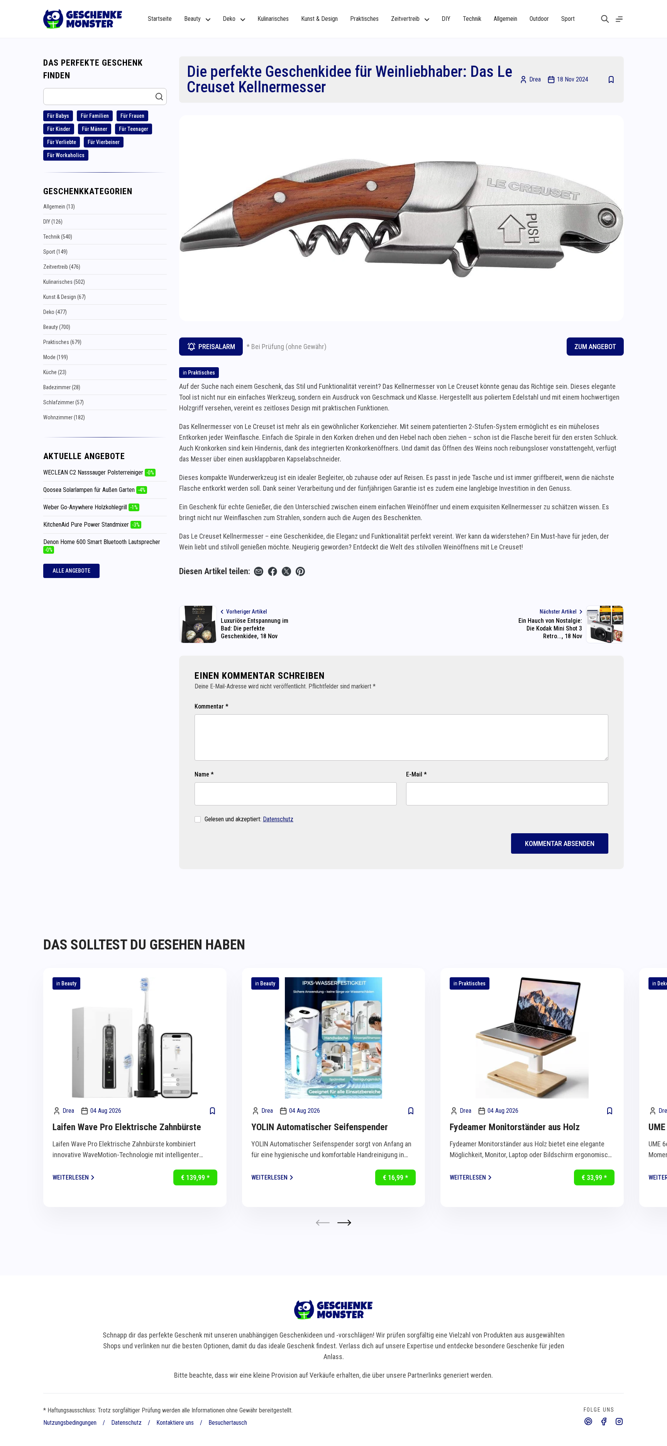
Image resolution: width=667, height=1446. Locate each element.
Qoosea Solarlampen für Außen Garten (94, 489)
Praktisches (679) (62, 342)
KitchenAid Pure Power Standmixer (91, 524)
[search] (605, 19)
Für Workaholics (66, 155)
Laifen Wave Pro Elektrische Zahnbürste (126, 1127)
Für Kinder (58, 129)
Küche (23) (54, 372)
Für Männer (94, 129)
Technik (472, 18)
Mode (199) (55, 357)
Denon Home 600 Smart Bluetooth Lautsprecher (101, 545)
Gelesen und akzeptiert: (249, 819)
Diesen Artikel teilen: (214, 571)
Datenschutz (278, 819)
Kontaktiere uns (175, 1422)
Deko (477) (55, 312)
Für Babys (58, 116)
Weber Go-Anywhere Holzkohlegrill (90, 507)
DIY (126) (53, 222)
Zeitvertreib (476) (61, 267)
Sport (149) (55, 252)
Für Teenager (133, 129)
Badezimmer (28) (61, 387)
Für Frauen (132, 116)
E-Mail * (416, 774)
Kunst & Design (319, 18)
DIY (446, 18)
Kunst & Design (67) (64, 297)
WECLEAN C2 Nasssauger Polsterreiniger (98, 472)
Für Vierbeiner (104, 142)
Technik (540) (57, 237)
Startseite (160, 18)
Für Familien (95, 116)
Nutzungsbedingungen (69, 1422)
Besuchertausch (227, 1422)
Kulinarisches (273, 18)
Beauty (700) (56, 327)
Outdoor (539, 18)
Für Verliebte (61, 142)
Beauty (68, 983)
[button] (344, 1222)
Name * (204, 774)
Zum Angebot (595, 346)
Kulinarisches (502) (64, 282)
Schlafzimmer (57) (63, 402)
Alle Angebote (71, 571)
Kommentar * (212, 706)
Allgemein (505, 18)
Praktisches (364, 18)
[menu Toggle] (619, 19)
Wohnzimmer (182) (64, 417)
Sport (568, 18)
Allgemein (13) (59, 206)
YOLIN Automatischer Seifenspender (319, 1127)
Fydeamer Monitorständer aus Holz (515, 1127)
